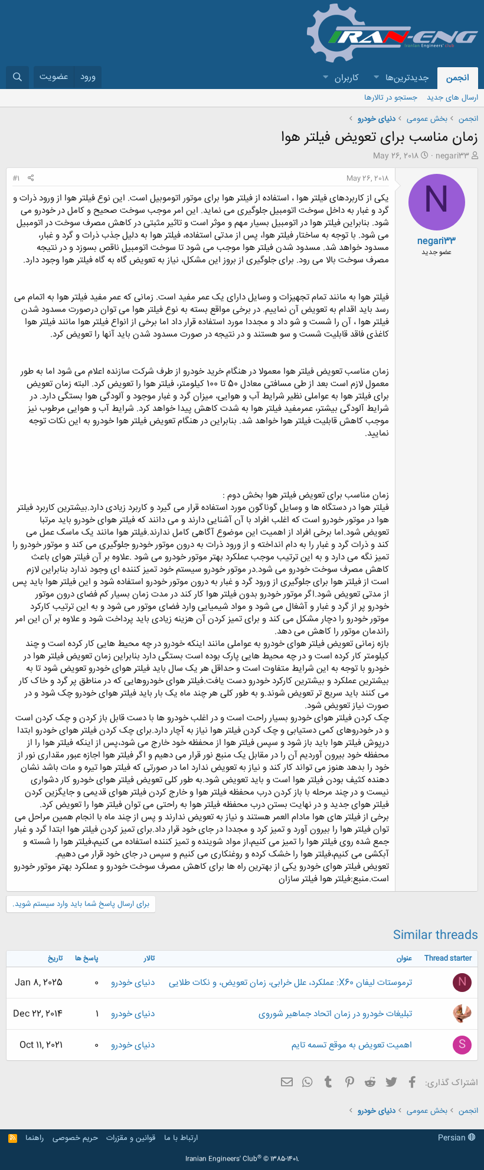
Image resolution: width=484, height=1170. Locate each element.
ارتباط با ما (181, 1138)
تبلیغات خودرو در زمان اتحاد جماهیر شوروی (335, 1014)
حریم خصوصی (75, 1138)
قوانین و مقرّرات (130, 1138)
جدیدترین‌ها (407, 78)
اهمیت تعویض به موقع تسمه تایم (352, 1045)
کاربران (347, 78)
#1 (15, 178)
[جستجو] (17, 77)
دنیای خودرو (133, 982)
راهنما (34, 1138)
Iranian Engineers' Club (242, 1159)
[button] (376, 78)
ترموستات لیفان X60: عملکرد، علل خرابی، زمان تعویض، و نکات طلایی (290, 982)
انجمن (457, 78)
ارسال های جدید (452, 97)
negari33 (452, 156)
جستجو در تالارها (390, 97)
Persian (453, 1138)
